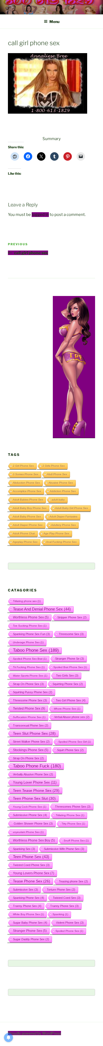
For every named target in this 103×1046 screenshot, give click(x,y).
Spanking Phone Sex (28, 897)
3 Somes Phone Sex (25, 474)
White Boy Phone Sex (28, 914)
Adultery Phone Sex (63, 525)
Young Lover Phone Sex (35, 782)
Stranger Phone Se (69, 658)
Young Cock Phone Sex (29, 806)
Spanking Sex (24, 848)
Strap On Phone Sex (28, 684)
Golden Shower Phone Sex (33, 823)
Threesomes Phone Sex (73, 806)
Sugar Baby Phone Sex (30, 922)
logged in (40, 214)
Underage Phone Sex (28, 642)
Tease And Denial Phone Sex (42, 609)
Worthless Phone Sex (31, 617)
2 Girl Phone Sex (23, 465)
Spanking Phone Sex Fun (31, 634)
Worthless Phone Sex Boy (34, 840)
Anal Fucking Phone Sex (61, 541)
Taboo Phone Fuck (37, 766)
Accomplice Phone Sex (27, 491)
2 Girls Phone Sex (54, 465)
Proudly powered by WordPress (34, 1033)
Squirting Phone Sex (68, 684)
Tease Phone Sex (31, 881)
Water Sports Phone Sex (30, 675)
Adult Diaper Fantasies (63, 516)
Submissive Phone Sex (30, 815)
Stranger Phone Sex (30, 930)
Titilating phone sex (27, 601)
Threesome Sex (71, 634)
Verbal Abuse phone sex (72, 717)
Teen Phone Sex (31, 857)
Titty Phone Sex (73, 823)
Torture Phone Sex (61, 889)
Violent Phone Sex (70, 922)
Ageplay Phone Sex (25, 541)
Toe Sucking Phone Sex (29, 625)
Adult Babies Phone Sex (28, 499)
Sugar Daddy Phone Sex (31, 939)
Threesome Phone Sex (30, 700)
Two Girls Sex (67, 675)
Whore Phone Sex (67, 708)
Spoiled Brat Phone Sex (70, 667)
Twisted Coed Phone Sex (31, 865)
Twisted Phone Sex (29, 708)
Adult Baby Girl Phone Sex (71, 508)
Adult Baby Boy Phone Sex (29, 508)
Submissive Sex (25, 889)
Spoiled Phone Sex (69, 930)
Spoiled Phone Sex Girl (74, 741)
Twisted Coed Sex (67, 897)
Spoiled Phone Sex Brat (29, 658)
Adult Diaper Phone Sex (28, 525)
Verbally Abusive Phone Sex (33, 774)
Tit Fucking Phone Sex (29, 667)
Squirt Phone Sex (70, 750)
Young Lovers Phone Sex (33, 873)
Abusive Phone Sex (61, 482)
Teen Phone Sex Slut (34, 798)
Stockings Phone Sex (30, 750)
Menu (54, 21)
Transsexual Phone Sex (30, 725)
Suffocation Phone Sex (29, 717)
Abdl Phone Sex (57, 474)
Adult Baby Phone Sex (27, 516)
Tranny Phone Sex (27, 906)
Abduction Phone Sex (26, 482)
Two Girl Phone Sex (71, 700)
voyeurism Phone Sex (28, 832)
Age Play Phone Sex (56, 533)
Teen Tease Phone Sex (36, 790)
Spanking (60, 914)
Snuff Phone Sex (76, 840)
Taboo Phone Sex (36, 650)
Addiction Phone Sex (63, 491)
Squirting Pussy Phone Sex (32, 692)
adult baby (58, 499)
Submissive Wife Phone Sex (64, 848)
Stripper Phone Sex (72, 617)
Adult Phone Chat (24, 533)
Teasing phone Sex (73, 881)
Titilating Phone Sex (70, 815)
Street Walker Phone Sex (31, 741)
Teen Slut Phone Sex (34, 733)
